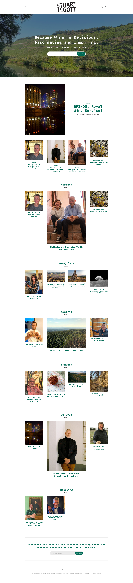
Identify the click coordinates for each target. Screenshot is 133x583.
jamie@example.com (66, 53)
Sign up (64, 569)
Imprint (69, 569)
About (31, 6)
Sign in (106, 6)
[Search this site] (102, 7)
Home (26, 6)
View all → (66, 187)
